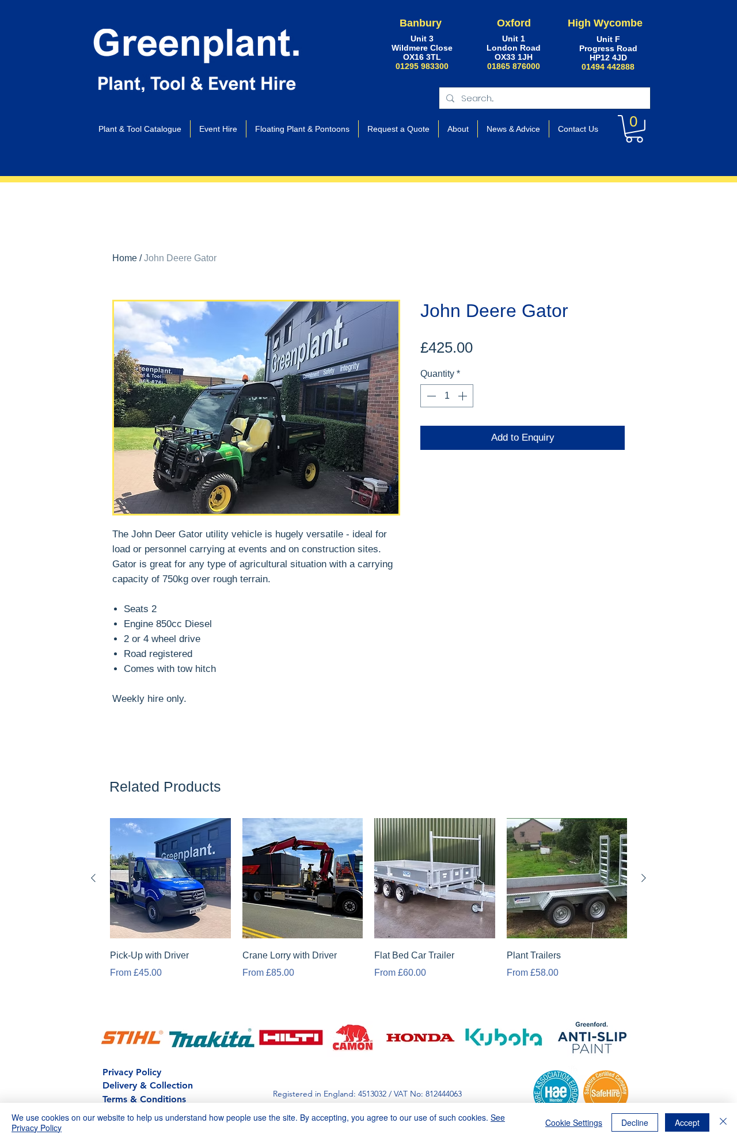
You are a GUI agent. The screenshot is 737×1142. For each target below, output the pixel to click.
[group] (368, 907)
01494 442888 (608, 66)
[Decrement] (430, 396)
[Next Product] (644, 878)
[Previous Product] (93, 878)
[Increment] (463, 396)
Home (124, 258)
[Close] (723, 1122)
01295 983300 (422, 66)
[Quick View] (170, 878)
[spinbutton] (446, 396)
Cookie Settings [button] (573, 1122)
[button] (634, 129)
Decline (634, 1122)
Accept (687, 1122)
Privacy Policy (131, 1072)
